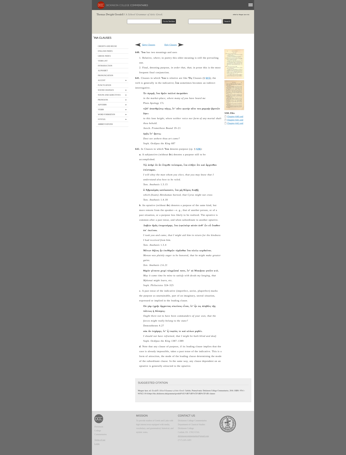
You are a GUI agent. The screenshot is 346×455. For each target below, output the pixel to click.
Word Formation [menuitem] (105, 115)
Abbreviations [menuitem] (105, 124)
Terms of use (99, 440)
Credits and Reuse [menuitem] (107, 46)
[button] (234, 64)
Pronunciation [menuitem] (105, 75)
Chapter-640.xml (235, 116)
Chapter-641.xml (235, 120)
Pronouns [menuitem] (102, 100)
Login (96, 444)
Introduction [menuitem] (105, 66)
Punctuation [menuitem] (104, 85)
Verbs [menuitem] (100, 110)
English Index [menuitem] (105, 51)
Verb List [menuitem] (103, 61)
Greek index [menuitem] (104, 56)
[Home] (121, 5)
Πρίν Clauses (170, 44)
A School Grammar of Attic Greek (144, 14)
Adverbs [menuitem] (101, 105)
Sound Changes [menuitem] (105, 90)
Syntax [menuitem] (100, 120)
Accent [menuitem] (100, 81)
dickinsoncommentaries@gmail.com (193, 436)
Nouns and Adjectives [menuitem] (108, 95)
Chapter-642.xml (235, 123)
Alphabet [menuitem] (103, 71)
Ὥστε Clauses (148, 44)
